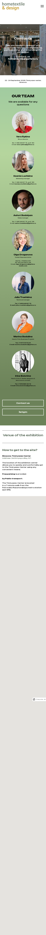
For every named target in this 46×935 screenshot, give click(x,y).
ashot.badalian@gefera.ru (25, 639)
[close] (44, 699)
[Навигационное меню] (42, 6)
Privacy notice (39, 699)
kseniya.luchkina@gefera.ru (25, 600)
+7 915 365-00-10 (24, 800)
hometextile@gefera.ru (23, 267)
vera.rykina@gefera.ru (25, 561)
